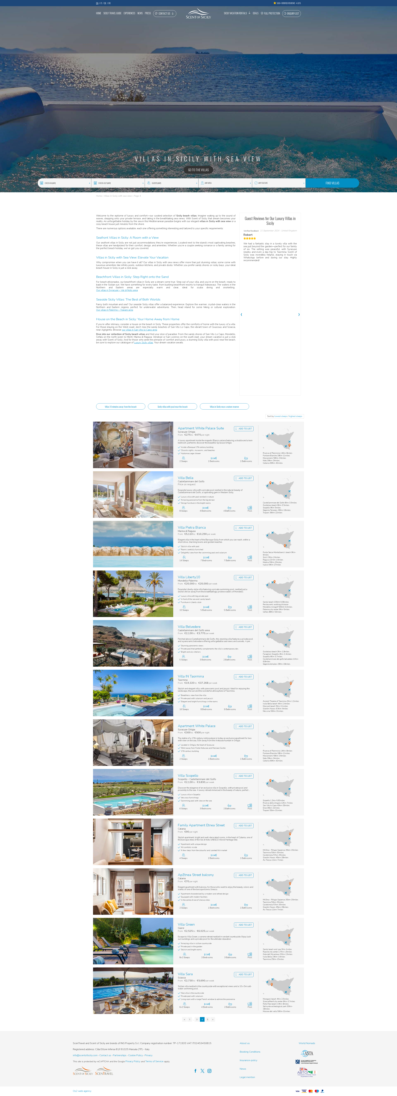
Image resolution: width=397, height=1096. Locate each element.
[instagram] (207, 1071)
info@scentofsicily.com (85, 1055)
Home (98, 13)
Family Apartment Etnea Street (201, 825)
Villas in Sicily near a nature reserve (224, 406)
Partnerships (119, 1055)
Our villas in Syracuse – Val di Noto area (117, 290)
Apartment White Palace (196, 726)
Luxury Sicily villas (143, 342)
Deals (256, 13)
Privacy (148, 1055)
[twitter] (200, 1071)
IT (101, 3)
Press (148, 13)
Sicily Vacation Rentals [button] (235, 13)
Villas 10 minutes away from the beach (120, 406)
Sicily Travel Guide (112, 13)
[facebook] (193, 1071)
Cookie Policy (135, 1055)
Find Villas (332, 183)
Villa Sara (185, 974)
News (140, 13)
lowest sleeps (280, 416)
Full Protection (272, 13)
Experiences (129, 13)
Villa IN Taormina (191, 676)
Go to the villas (198, 169)
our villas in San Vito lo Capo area (139, 329)
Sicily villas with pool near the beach (172, 406)
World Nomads (307, 1043)
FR (109, 3)
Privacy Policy (132, 1061)
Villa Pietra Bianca (192, 528)
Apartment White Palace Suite (201, 428)
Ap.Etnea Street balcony (196, 875)
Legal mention (247, 1077)
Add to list (245, 428)
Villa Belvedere (189, 627)
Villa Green (186, 924)
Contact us (164, 13)
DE (105, 3)
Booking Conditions (250, 1051)
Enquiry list (293, 13)
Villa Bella (185, 478)
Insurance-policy (248, 1060)
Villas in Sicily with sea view (118, 196)
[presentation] (241, 313)
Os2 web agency (82, 1091)
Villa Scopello (188, 776)
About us (245, 1043)
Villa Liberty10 (189, 577)
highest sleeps (295, 416)
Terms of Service (154, 1061)
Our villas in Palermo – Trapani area (114, 310)
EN (97, 3)
